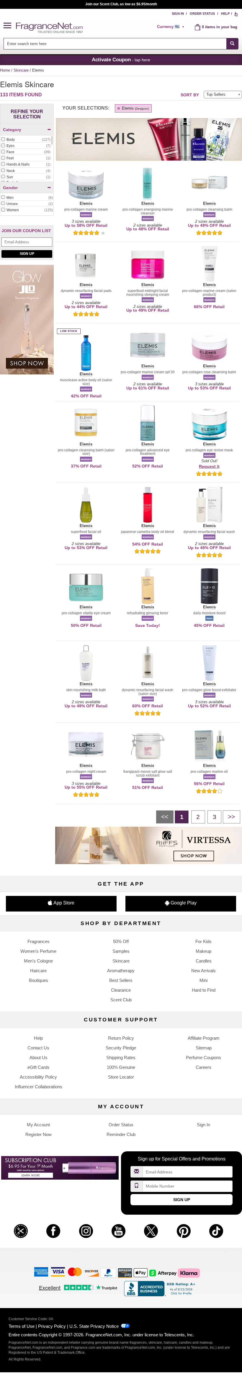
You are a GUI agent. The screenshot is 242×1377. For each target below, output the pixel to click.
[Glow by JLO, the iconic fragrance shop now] (27, 322)
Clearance (121, 990)
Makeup (203, 951)
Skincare (22, 70)
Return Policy (121, 1038)
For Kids (203, 941)
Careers (203, 1067)
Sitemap (204, 1047)
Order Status (202, 13)
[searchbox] (115, 43)
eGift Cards (38, 1067)
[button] (10, 26)
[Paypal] (108, 1272)
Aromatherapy (121, 970)
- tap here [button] (121, 59)
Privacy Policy (52, 1326)
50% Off (121, 941)
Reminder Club (121, 1134)
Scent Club (121, 999)
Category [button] (12, 129)
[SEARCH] (232, 43)
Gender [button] (10, 187)
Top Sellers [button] (215, 94)
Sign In (178, 13)
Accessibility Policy (38, 1076)
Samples (121, 951)
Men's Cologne (38, 960)
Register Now (38, 1134)
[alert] (171, 27)
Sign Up (27, 254)
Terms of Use (22, 1326)
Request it (209, 466)
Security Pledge (121, 1047)
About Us (39, 1057)
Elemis (135, 108)
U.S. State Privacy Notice (94, 1326)
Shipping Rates (120, 1057)
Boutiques (38, 980)
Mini (203, 980)
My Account (38, 1124)
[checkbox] (25, 140)
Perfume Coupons (203, 1057)
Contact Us (38, 1047)
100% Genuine (121, 1067)
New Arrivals (203, 970)
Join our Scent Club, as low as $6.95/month (121, 4)
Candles (204, 960)
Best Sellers (121, 980)
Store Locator (121, 1076)
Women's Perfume (38, 951)
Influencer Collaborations (38, 1086)
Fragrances (38, 941)
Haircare (38, 970)
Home (5, 70)
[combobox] (121, 43)
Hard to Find (203, 990)
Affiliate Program (204, 1038)
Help (225, 13)
